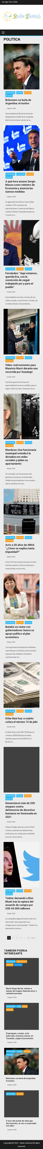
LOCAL (24, 1006)
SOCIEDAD (9, 361)
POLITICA (9, 96)
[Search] (39, 32)
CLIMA (19, 1006)
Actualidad (10, 93)
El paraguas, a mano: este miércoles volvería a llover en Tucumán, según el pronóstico (19, 1036)
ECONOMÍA (21, 174)
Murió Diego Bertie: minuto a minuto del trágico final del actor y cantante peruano (21, 991)
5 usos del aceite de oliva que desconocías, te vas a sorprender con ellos (21, 1123)
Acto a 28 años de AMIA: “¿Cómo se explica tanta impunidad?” (20, 548)
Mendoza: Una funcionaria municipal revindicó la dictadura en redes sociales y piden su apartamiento (20, 456)
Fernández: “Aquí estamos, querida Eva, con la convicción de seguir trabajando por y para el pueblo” (21, 280)
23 (29, 938)
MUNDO (19, 93)
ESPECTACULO (22, 961)
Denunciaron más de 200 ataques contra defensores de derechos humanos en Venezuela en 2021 (21, 810)
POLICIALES (18, 965)
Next (33, 938)
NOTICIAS (28, 93)
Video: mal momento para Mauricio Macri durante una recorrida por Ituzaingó (21, 368)
